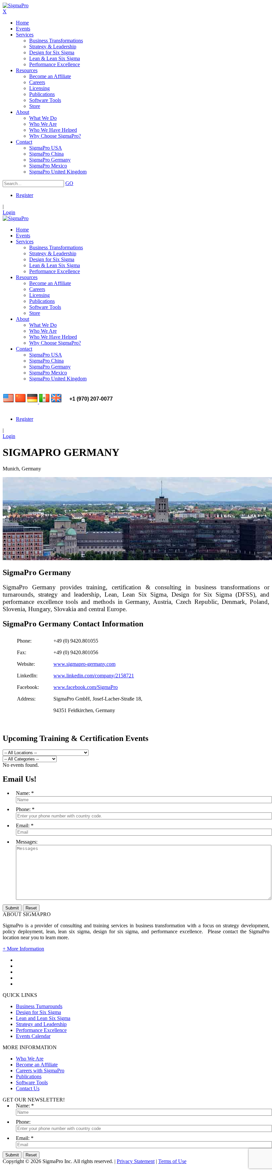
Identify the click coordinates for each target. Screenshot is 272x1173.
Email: (23, 825)
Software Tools (32, 1082)
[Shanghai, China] (20, 402)
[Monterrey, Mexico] (44, 402)
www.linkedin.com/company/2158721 (93, 675)
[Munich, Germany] (33, 402)
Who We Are (29, 1058)
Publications (28, 1076)
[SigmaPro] (16, 5)
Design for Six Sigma (38, 1012)
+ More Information (23, 949)
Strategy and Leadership (41, 1024)
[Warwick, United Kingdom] (56, 402)
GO (69, 183)
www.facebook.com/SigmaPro (85, 687)
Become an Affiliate (37, 1064)
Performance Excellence (41, 1030)
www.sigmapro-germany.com (84, 664)
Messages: (26, 842)
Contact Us (27, 1088)
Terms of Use (172, 1161)
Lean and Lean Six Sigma (43, 1018)
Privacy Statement (136, 1161)
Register (24, 195)
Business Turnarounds (39, 1006)
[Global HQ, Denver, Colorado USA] (8, 402)
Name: (23, 793)
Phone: (23, 809)
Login (9, 212)
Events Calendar (33, 1036)
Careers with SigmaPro (40, 1070)
